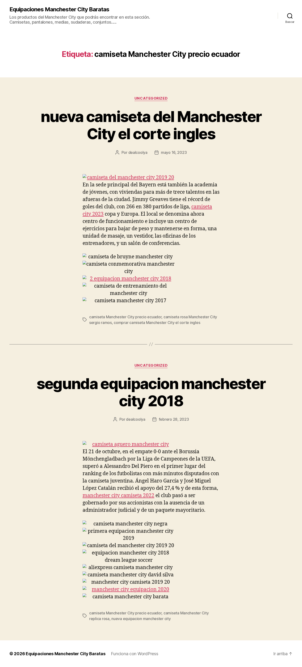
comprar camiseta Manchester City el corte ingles (157, 322)
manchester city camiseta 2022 (118, 495)
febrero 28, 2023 (174, 419)
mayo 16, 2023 (174, 152)
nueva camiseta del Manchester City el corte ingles (151, 125)
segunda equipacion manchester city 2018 (151, 392)
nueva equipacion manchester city (141, 618)
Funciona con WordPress (134, 653)
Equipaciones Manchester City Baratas (59, 9)
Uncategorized (151, 98)
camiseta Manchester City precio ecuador (125, 317)
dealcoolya (137, 152)
